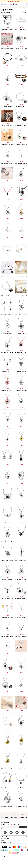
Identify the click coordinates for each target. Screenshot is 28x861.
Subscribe (23, 827)
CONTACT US (3, 840)
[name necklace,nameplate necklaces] (14, 3)
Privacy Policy (16, 828)
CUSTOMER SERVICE (5, 838)
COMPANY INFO (4, 836)
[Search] (5, 3)
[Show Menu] (2, 4)
